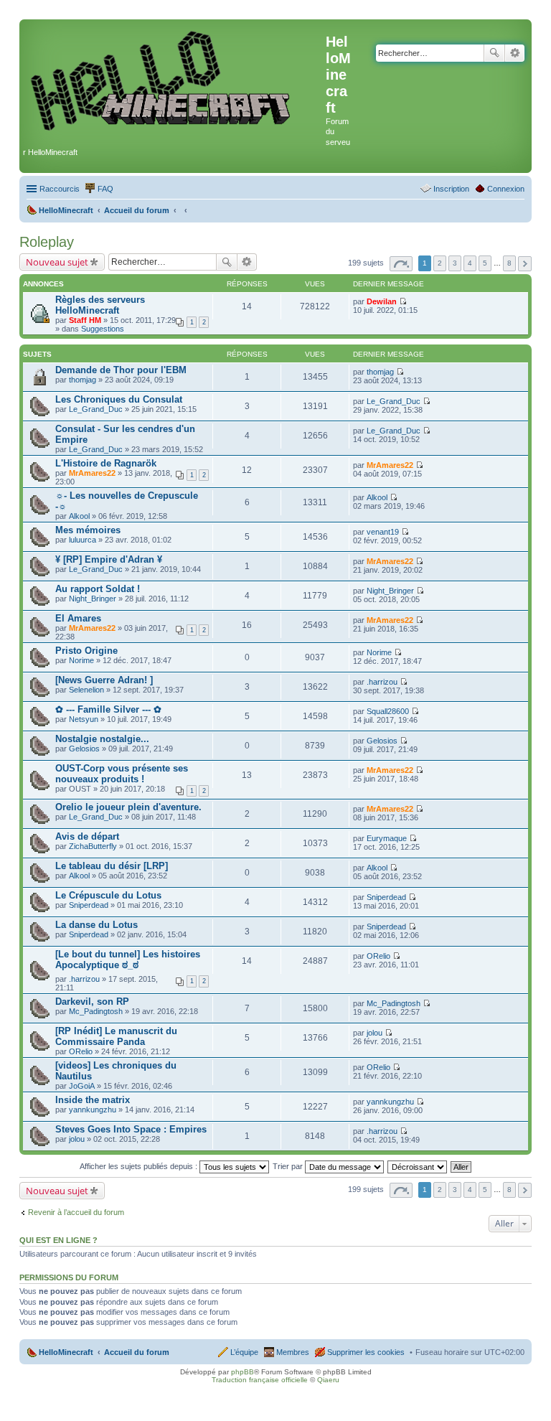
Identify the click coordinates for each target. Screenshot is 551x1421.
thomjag (82, 379)
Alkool (79, 516)
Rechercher (494, 53)
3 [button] (455, 263)
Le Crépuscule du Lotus (108, 895)
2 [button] (440, 263)
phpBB (242, 1372)
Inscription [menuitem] (451, 188)
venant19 (383, 531)
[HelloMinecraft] (174, 80)
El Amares (78, 618)
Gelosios (84, 748)
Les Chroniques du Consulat (118, 399)
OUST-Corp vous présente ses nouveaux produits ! (121, 773)
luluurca (82, 539)
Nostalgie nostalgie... (102, 738)
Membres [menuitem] (292, 1352)
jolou (374, 1032)
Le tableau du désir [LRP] (111, 865)
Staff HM (85, 320)
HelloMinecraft (66, 1352)
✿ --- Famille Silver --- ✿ (108, 709)
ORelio (378, 956)
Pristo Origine (86, 650)
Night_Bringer (92, 598)
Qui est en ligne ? (58, 1240)
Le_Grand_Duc (96, 409)
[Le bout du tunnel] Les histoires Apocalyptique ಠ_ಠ (127, 959)
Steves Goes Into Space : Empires (131, 1129)
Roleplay (46, 242)
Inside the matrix (92, 1099)
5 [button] (485, 263)
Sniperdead (88, 905)
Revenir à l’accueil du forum (76, 1212)
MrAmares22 (92, 473)
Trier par (289, 1166)
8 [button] (509, 263)
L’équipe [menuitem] (244, 1352)
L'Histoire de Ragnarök (105, 463)
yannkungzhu (92, 1109)
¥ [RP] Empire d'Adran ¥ (108, 559)
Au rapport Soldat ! (97, 588)
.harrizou (382, 681)
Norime (81, 660)
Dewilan (382, 301)
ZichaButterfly (93, 846)
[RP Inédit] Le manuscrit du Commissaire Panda (116, 1036)
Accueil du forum (136, 1352)
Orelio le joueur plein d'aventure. (128, 807)
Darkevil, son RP (92, 1001)
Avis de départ (87, 836)
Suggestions (102, 328)
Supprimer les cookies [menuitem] (366, 1352)
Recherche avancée (514, 53)
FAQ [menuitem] (105, 188)
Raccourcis (59, 188)
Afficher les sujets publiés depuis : (139, 1166)
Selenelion (86, 689)
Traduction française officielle (260, 1380)
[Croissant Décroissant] (417, 1166)
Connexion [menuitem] (505, 188)
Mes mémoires (88, 530)
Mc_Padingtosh (96, 1011)
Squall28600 (388, 711)
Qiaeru (328, 1380)
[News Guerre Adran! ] (104, 680)
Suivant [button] (525, 263)
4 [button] (470, 263)
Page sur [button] (401, 263)
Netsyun (83, 719)
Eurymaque (387, 838)
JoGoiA (82, 1086)
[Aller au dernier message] (403, 301)
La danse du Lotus (96, 924)
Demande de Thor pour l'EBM (121, 370)
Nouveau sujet (57, 261)
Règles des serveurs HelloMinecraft (100, 305)
